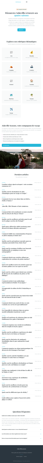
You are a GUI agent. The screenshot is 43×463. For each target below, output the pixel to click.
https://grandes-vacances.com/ (16, 131)
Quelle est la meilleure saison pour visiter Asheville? (13, 415)
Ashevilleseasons (21, 449)
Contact (25, 456)
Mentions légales (19, 456)
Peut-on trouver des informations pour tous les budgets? (14, 438)
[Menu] (27, 2)
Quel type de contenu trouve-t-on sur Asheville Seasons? (14, 429)
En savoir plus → (6, 145)
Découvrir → (21, 29)
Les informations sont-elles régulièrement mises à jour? (14, 433)
